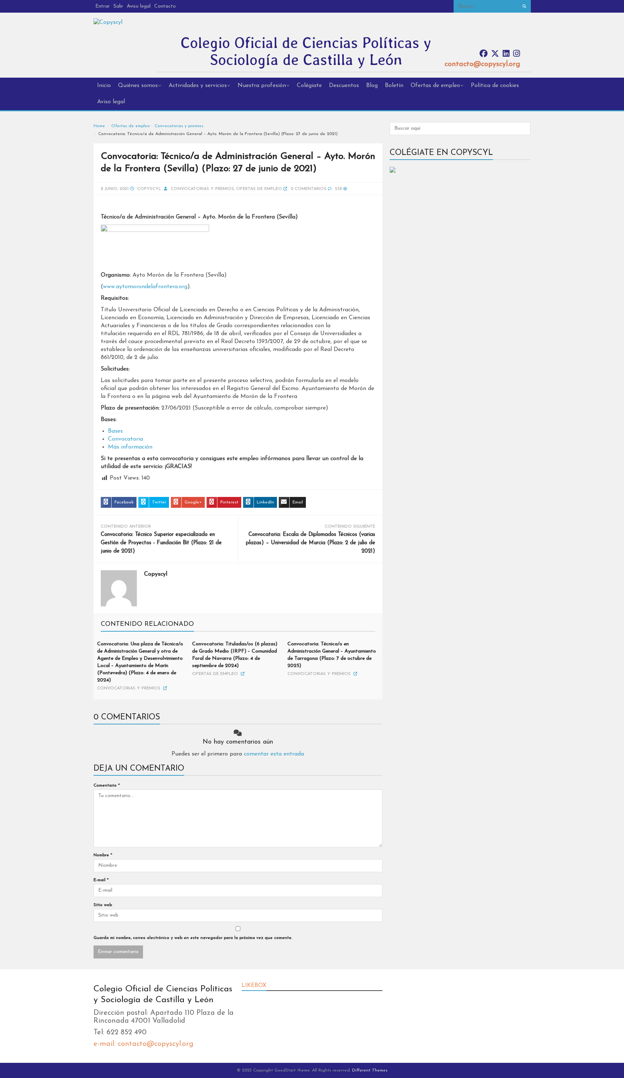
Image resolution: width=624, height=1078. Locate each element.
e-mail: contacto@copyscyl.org (143, 1044)
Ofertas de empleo (435, 85)
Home (99, 126)
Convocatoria (125, 439)
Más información (130, 447)
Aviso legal (139, 6)
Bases (115, 431)
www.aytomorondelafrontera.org (145, 287)
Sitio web (103, 905)
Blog (372, 85)
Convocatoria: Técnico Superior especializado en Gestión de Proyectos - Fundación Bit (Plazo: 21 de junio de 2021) (161, 543)
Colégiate (309, 85)
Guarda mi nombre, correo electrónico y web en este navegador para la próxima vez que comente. (193, 938)
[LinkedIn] (506, 54)
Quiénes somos (138, 85)
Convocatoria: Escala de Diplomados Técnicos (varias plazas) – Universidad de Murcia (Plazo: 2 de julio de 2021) (310, 543)
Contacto (165, 6)
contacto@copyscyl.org (482, 64)
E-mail (101, 880)
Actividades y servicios (198, 85)
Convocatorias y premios (179, 126)
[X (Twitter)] (495, 54)
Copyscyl (149, 189)
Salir (118, 6)
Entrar (102, 6)
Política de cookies (495, 85)
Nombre (103, 855)
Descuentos (344, 85)
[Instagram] (516, 54)
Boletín (394, 85)
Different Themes (369, 1070)
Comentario (107, 785)
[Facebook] (484, 54)
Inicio (104, 85)
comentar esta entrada (274, 754)
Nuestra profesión (262, 85)
